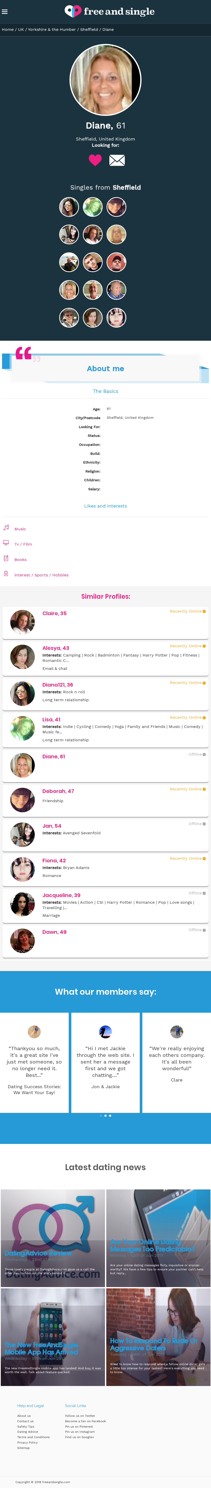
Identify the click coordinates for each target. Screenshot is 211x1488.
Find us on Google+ (79, 1437)
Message (117, 160)
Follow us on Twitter (80, 1416)
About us (24, 1416)
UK (21, 29)
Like (95, 160)
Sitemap (23, 1448)
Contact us (25, 1421)
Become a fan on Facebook (85, 1421)
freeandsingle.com (56, 1482)
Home (8, 29)
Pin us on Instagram (80, 1432)
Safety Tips (25, 1426)
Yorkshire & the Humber (52, 29)
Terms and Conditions (33, 1437)
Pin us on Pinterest (79, 1426)
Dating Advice (27, 1432)
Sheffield (89, 29)
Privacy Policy (27, 1442)
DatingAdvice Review (38, 1253)
